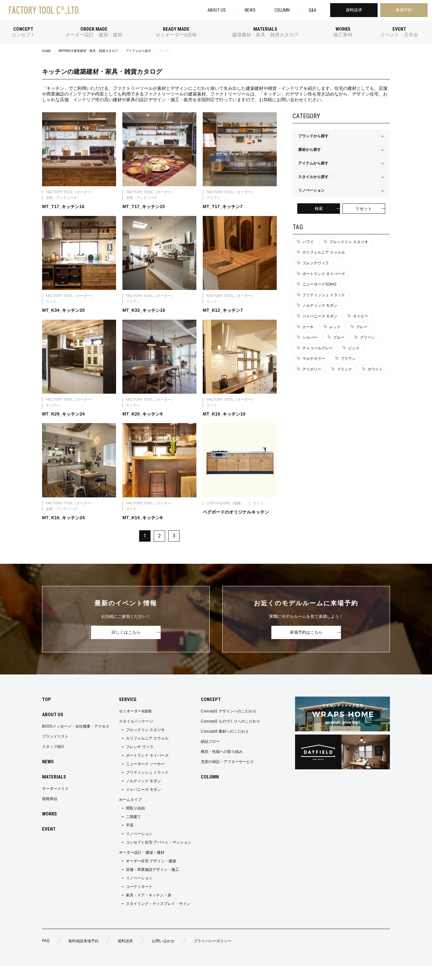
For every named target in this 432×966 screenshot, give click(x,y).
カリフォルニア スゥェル (323, 252)
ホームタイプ (130, 799)
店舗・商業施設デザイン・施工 (152, 869)
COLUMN (282, 10)
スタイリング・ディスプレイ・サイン (158, 903)
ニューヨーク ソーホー (145, 764)
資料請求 (354, 10)
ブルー (338, 337)
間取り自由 (135, 808)
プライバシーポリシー (212, 941)
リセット (363, 208)
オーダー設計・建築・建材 (141, 852)
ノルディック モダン (319, 305)
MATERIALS (54, 777)
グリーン (367, 337)
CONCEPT (211, 699)
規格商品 (49, 799)
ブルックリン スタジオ (348, 242)
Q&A (312, 10)
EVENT (49, 829)
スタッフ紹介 (53, 746)
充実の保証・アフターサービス (227, 762)
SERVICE (128, 699)
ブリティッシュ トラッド (323, 295)
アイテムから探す (138, 50)
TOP (46, 699)
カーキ (308, 327)
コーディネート (139, 886)
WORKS (49, 814)
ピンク (354, 348)
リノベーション (139, 834)
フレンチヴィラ (315, 263)
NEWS (250, 10)
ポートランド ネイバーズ (323, 274)
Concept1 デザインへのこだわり (228, 711)
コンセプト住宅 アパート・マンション (158, 842)
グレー (361, 327)
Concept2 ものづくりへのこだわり (230, 721)
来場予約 (404, 10)
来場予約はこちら (306, 632)
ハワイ (308, 242)
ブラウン (348, 358)
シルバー (310, 337)
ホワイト (375, 369)
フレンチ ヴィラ (139, 747)
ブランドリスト (55, 736)
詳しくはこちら (126, 632)
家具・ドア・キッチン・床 (148, 895)
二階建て (133, 817)
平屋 (129, 825)
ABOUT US (216, 10)
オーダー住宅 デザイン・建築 (151, 861)
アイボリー (311, 369)
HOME (46, 51)
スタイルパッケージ (136, 721)
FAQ (45, 940)
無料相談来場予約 (83, 941)
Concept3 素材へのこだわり (225, 731)
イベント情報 (365, 957)
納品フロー (210, 741)
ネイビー (360, 316)
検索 (319, 208)
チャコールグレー (317, 348)
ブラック (344, 369)
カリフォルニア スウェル (147, 738)
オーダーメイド (55, 788)
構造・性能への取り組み (222, 751)
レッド (335, 327)
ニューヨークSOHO (319, 284)
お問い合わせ (163, 941)
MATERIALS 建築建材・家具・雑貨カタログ (88, 50)
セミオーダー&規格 (135, 711)
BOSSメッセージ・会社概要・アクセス (75, 726)
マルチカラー (313, 358)
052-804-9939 (97, 957)
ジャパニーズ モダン (319, 316)
